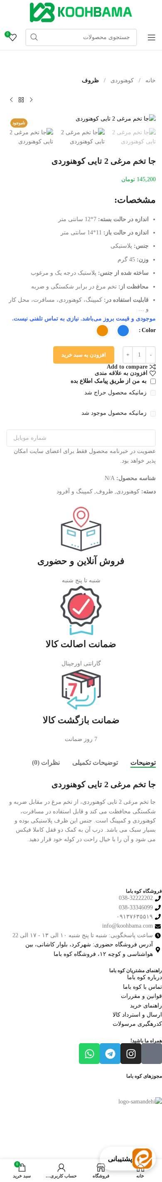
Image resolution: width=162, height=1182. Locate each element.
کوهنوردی (121, 80)
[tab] (143, 762)
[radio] (123, 330)
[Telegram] (110, 1053)
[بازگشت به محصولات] (21, 100)
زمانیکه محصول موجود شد (114, 413)
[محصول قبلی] (31, 100)
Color (149, 330)
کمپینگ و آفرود (74, 491)
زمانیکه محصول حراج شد (116, 392)
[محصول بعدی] (11, 100)
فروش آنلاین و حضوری (81, 561)
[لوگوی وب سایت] (81, 12)
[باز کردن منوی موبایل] (151, 37)
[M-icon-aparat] (151, 1053)
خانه (150, 80)
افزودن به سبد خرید (83, 355)
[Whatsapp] (89, 1053)
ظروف (90, 80)
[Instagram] (130, 1053)
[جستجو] (34, 37)
